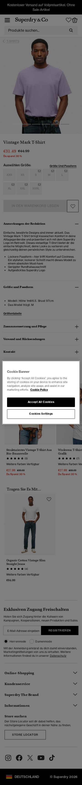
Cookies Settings (41, 413)
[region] (41, 392)
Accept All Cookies (41, 402)
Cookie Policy (39, 389)
